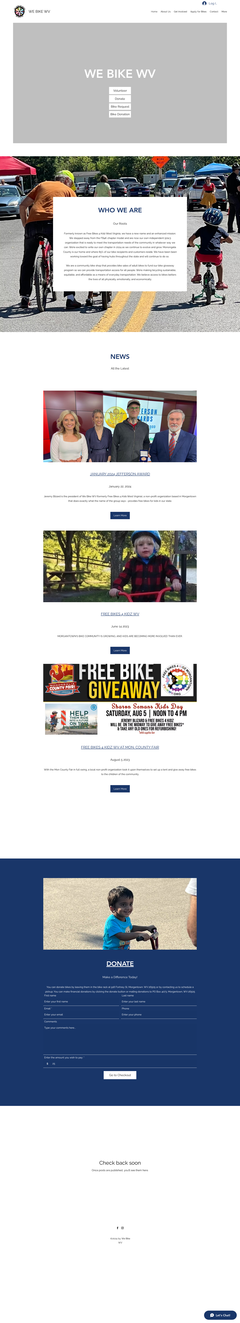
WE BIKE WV (39, 11)
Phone (125, 1008)
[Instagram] (122, 1228)
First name (50, 995)
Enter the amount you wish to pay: (63, 1057)
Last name (128, 995)
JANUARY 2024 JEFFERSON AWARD (120, 474)
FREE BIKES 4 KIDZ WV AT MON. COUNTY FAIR (120, 747)
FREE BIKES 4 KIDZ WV (120, 614)
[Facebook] (117, 1228)
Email (47, 1008)
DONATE (120, 964)
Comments (50, 1021)
